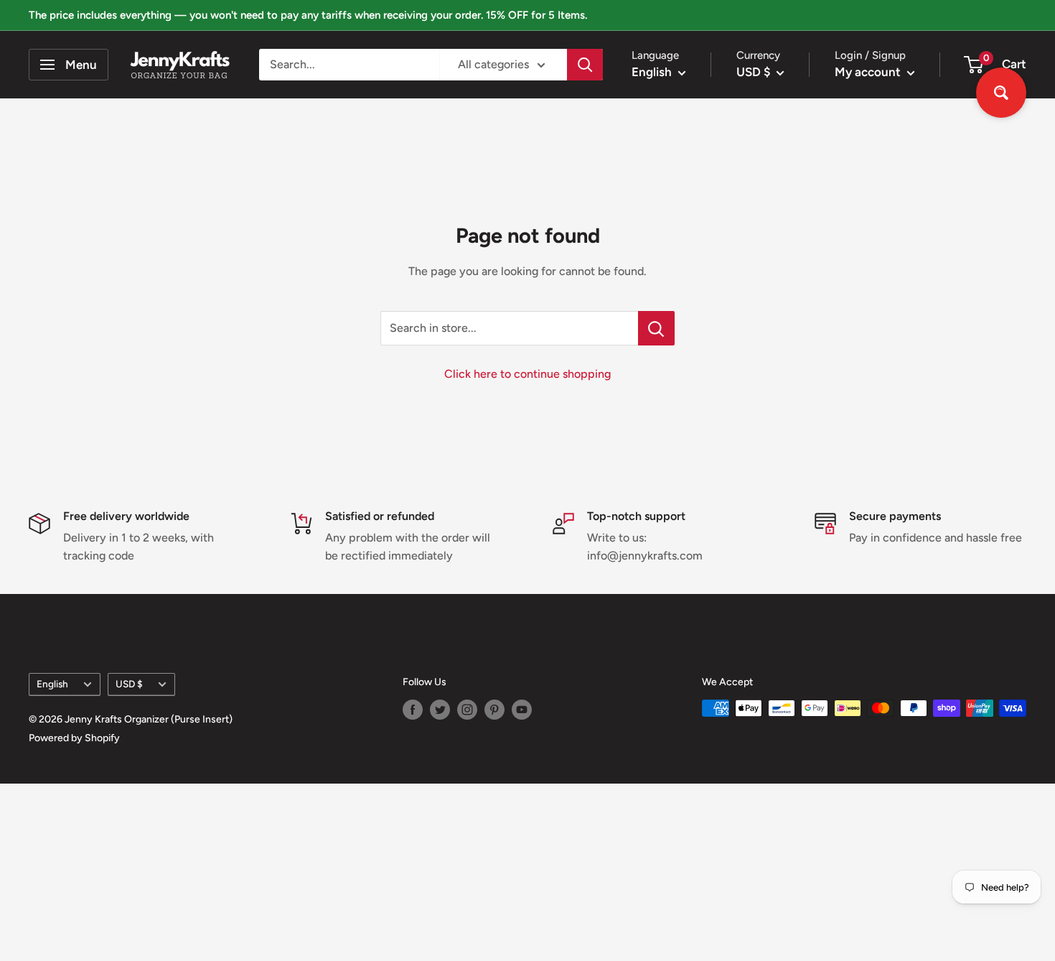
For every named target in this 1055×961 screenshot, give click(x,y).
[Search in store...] (656, 328)
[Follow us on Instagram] (467, 710)
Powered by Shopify (74, 738)
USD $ (129, 684)
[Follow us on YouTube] (522, 710)
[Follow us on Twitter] (440, 710)
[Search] (585, 64)
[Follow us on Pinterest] (494, 710)
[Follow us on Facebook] (413, 710)
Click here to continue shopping (527, 374)
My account (869, 72)
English (52, 684)
